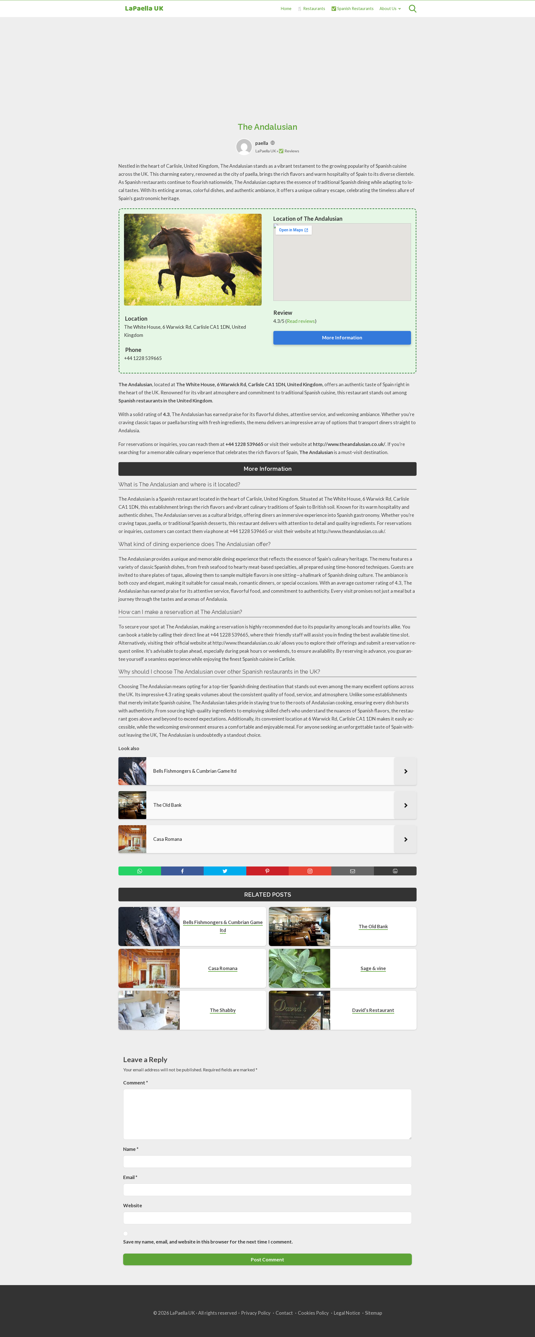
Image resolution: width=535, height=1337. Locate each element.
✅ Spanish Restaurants (352, 8)
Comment (135, 1083)
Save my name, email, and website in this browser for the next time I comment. (208, 1242)
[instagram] (310, 870)
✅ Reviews (289, 150)
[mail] (352, 870)
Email (130, 1177)
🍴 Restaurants (311, 8)
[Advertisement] (267, 63)
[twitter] (225, 870)
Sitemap (373, 1313)
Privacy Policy (256, 1313)
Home (286, 8)
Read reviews (301, 321)
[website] (272, 143)
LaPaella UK (144, 9)
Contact (284, 1313)
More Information (342, 337)
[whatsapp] (139, 870)
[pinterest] (267, 870)
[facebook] (182, 870)
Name (130, 1149)
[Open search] (413, 9)
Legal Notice (347, 1313)
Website (132, 1205)
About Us (388, 8)
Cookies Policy (313, 1313)
